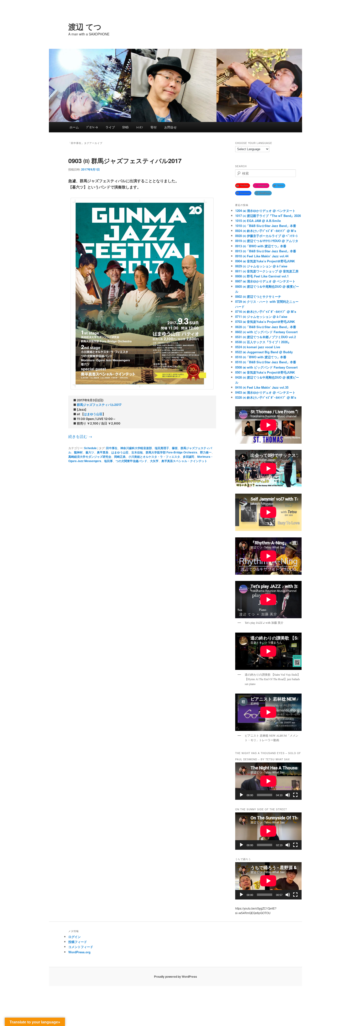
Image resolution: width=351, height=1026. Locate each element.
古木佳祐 (137, 452)
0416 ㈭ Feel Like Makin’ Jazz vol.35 (261, 387)
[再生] (241, 795)
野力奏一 (206, 452)
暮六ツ (89, 452)
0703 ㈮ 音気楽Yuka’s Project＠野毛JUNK (265, 321)
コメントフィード (80, 946)
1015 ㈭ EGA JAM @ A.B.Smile (258, 220)
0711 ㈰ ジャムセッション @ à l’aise (261, 316)
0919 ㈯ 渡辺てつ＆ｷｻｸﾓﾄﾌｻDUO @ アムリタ (266, 240)
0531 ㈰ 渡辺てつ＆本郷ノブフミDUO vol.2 (265, 337)
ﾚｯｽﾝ (139, 127)
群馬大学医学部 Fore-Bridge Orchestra (171, 452)
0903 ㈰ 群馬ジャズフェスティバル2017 (124, 160)
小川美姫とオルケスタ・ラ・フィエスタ (154, 456)
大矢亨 (154, 461)
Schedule (90, 448)
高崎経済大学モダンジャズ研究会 (89, 456)
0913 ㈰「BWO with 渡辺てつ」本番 (260, 246)
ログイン (74, 936)
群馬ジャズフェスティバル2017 (99, 405)
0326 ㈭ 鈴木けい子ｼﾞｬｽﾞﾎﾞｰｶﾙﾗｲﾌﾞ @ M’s (265, 397)
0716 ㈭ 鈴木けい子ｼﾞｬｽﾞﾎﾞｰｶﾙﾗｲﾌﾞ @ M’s (265, 311)
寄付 (153, 127)
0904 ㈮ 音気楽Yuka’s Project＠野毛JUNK (265, 261)
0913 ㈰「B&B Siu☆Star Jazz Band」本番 (265, 251)
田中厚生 (111, 448)
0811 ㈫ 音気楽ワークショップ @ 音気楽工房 (266, 271)
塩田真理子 (162, 448)
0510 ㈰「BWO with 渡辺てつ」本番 (260, 357)
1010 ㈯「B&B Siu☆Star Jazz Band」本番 (265, 225)
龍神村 (78, 452)
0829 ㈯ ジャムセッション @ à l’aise (261, 266)
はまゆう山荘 (93, 414)
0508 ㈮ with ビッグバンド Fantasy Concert (266, 367)
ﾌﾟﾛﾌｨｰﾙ (92, 127)
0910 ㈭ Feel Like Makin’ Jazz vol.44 (261, 256)
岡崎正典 (120, 456)
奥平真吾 (102, 452)
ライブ (110, 127)
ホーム (74, 127)
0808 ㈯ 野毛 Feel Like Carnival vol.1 (262, 276)
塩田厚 (108, 461)
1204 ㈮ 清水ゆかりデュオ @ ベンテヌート (265, 210)
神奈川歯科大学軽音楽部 (136, 448)
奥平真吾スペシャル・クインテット (184, 461)
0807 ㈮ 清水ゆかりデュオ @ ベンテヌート (265, 281)
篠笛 (175, 448)
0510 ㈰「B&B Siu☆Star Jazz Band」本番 (265, 362)
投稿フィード (77, 941)
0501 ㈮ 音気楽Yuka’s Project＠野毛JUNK (265, 372)
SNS (125, 127)
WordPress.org (79, 952)
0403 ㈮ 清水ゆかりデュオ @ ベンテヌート (265, 392)
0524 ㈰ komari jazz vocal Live (257, 347)
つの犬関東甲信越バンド (131, 461)
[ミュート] (287, 795)
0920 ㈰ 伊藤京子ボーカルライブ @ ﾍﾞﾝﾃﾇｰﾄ (266, 235)
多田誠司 (188, 456)
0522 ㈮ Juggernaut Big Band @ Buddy (264, 352)
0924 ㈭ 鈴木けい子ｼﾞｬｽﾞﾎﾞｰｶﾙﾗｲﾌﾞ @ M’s (265, 230)
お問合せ (170, 127)
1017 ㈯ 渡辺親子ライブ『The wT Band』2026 (268, 215)
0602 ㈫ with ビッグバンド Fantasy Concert (266, 332)
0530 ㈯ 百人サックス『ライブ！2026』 (263, 342)
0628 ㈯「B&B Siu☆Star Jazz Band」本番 (265, 327)
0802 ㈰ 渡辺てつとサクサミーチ (258, 296)
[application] (268, 781)
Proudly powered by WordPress (175, 976)
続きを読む (80, 436)
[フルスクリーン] (295, 795)
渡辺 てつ (84, 26)
